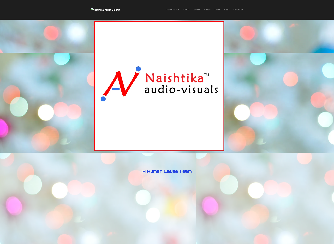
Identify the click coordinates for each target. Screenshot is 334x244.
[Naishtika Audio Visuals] (105, 9)
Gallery (207, 9)
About (186, 9)
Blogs (226, 9)
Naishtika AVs (172, 9)
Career (217, 9)
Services (196, 9)
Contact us (238, 9)
